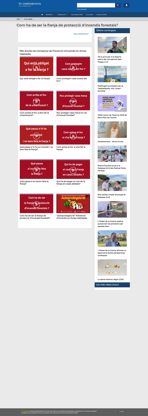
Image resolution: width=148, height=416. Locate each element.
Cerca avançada (81, 9)
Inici (18, 19)
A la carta (89, 15)
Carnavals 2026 (76, 15)
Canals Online (101, 15)
